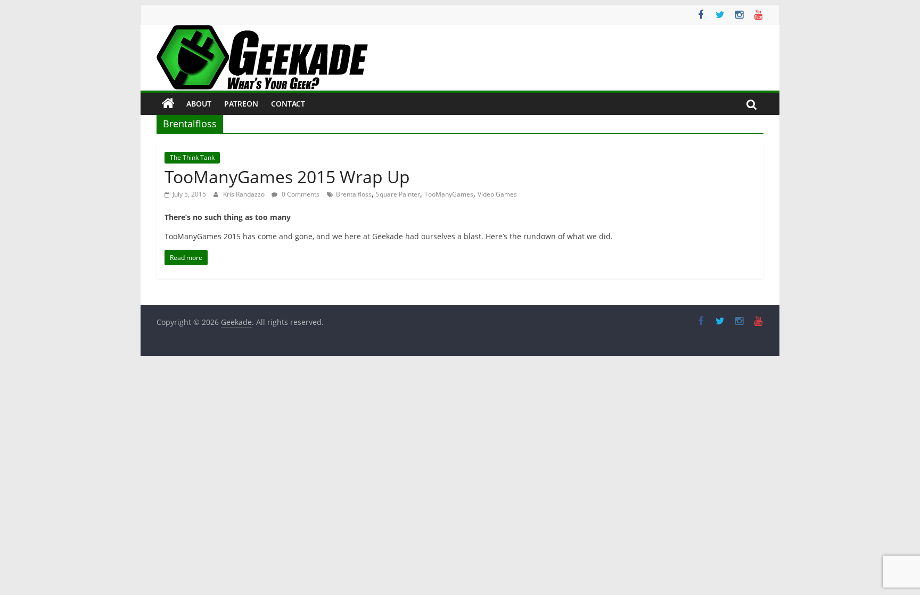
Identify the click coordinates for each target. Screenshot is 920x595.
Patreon (241, 104)
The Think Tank (192, 157)
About (198, 104)
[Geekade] (168, 104)
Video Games (497, 194)
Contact (288, 104)
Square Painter (398, 194)
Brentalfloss (354, 194)
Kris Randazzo (244, 194)
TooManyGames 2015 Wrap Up (287, 176)
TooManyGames (448, 194)
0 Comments (299, 194)
